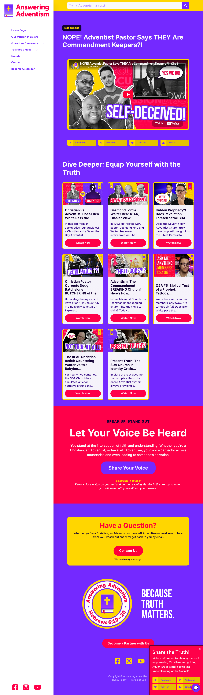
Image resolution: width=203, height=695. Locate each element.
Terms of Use (138, 679)
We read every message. (128, 559)
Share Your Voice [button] (128, 468)
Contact (16, 62)
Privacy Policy (118, 679)
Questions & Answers (24, 43)
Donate (16, 56)
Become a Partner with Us (128, 643)
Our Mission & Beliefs (24, 37)
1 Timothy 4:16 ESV (128, 480)
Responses (72, 27)
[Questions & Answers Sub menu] (43, 43)
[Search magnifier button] (185, 5)
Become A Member (23, 69)
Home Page (18, 30)
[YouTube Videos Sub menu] (37, 49)
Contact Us (128, 551)
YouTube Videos (21, 49)
